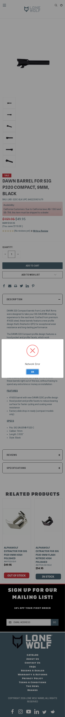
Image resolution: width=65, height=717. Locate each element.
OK (32, 371)
